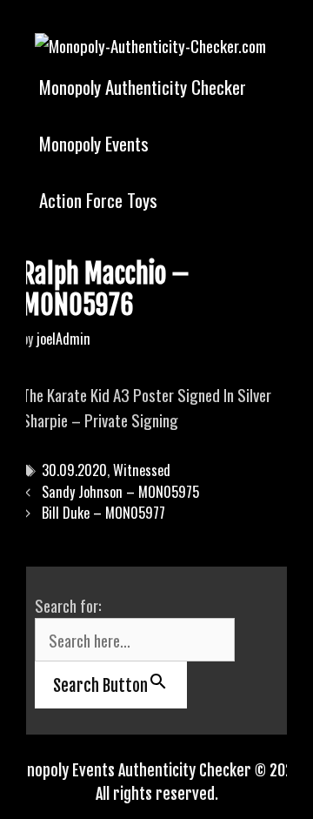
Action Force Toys (98, 199)
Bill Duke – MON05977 (103, 512)
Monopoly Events (94, 143)
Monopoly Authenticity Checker (142, 86)
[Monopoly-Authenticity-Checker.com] (150, 42)
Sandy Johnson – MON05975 (120, 491)
